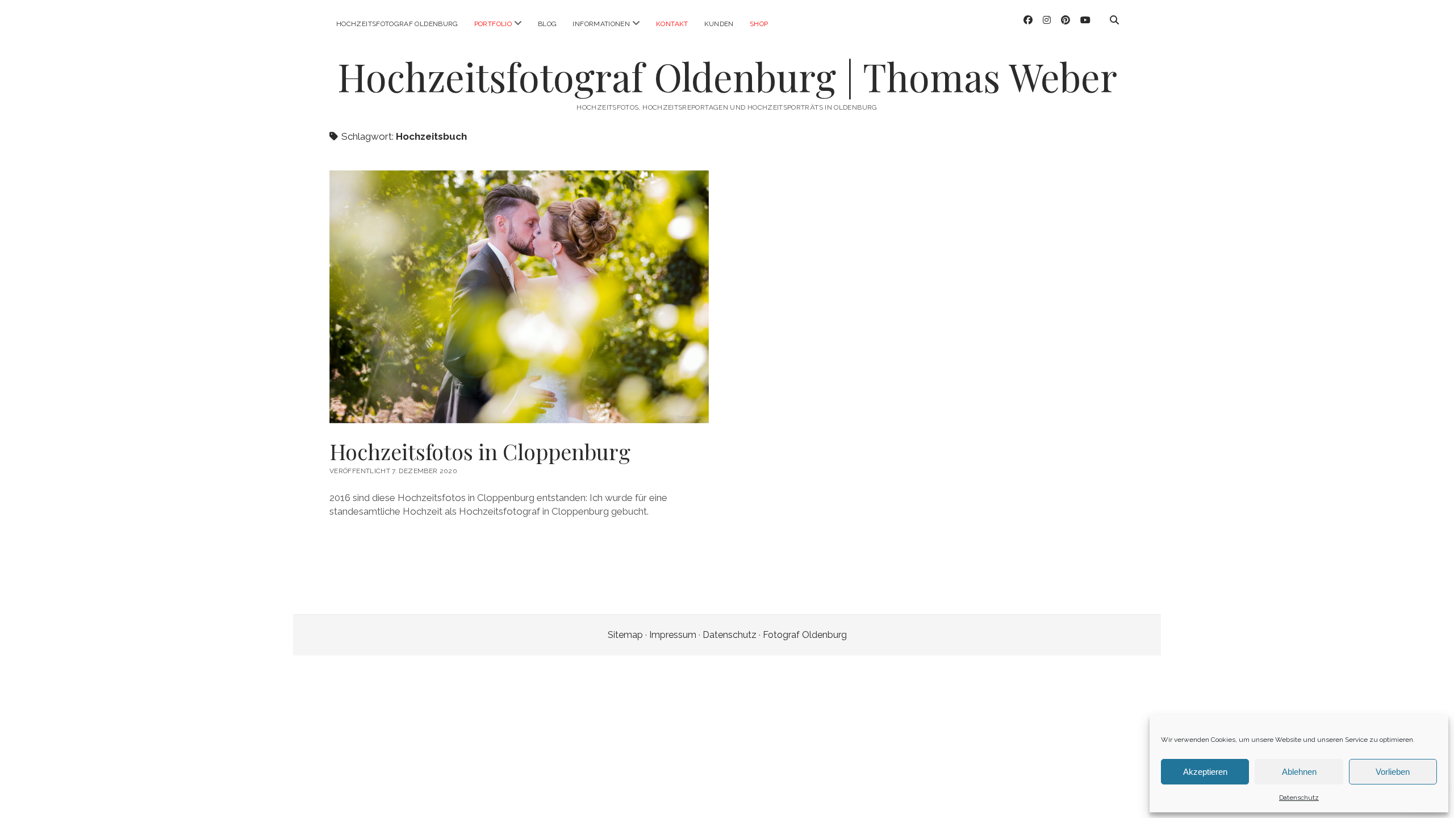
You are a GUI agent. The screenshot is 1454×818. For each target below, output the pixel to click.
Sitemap (625, 634)
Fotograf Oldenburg (805, 634)
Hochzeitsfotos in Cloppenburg (479, 451)
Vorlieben (1393, 772)
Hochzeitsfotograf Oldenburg (397, 24)
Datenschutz (1299, 798)
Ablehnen (1299, 772)
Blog (547, 24)
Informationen (601, 24)
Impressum (672, 634)
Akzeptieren (1205, 772)
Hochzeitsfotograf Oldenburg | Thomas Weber (727, 76)
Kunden (719, 24)
